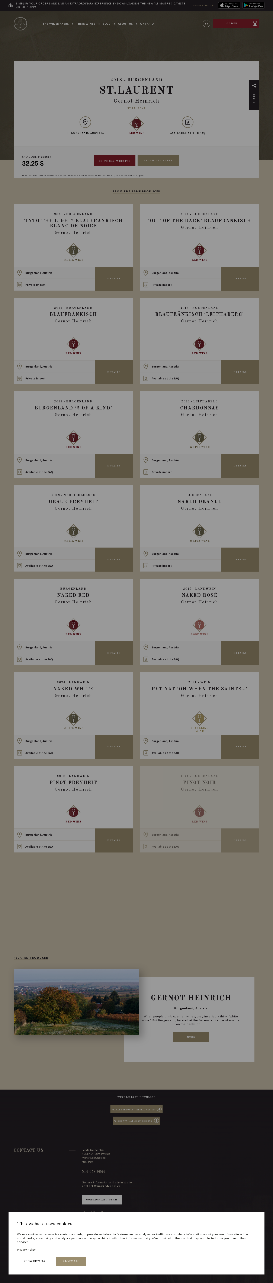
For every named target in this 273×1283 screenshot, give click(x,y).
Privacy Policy (26, 1250)
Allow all (71, 1261)
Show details (34, 1261)
